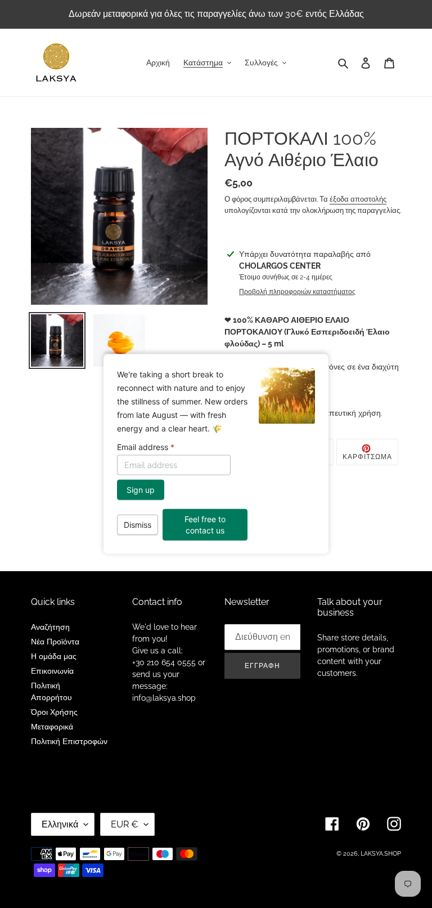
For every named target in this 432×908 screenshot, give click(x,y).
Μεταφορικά (52, 726)
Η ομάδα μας (53, 656)
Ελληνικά (60, 824)
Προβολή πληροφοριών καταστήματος (297, 292)
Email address (145, 447)
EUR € (124, 824)
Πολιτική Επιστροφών (69, 741)
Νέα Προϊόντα (55, 641)
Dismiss (137, 524)
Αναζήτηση (50, 626)
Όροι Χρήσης (54, 711)
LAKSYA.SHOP (381, 853)
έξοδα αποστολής (358, 199)
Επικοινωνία (52, 670)
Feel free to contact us (205, 524)
